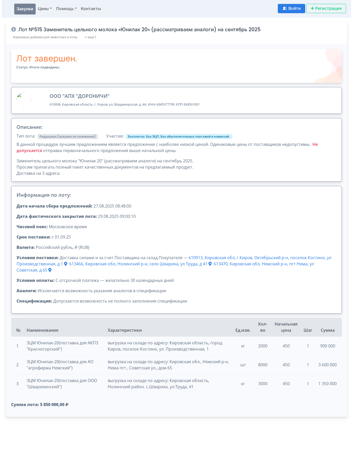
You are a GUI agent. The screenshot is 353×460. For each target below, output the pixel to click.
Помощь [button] (65, 9)
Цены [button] (43, 9)
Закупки (25, 9)
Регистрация (328, 8)
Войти (294, 8)
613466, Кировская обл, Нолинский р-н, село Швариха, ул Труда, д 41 (139, 264)
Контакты (91, 9)
